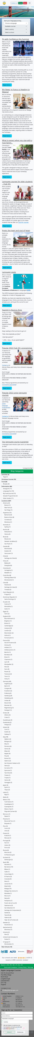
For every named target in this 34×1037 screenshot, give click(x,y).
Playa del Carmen (9, 811)
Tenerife (6, 915)
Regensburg (8, 708)
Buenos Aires (8, 517)
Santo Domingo (9, 599)
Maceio (6, 539)
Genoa (6, 749)
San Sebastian (8, 908)
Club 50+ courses (23, 222)
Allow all (9, 1032)
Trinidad (6, 589)
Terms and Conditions (10, 967)
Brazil (4, 537)
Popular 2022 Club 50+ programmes (17, 348)
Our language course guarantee (15, 442)
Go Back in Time (27, 468)
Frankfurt (7, 691)
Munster (7, 705)
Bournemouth (8, 618)
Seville (6, 913)
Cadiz (6, 872)
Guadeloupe (6, 720)
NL (19, 965)
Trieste (6, 775)
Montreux (7, 929)
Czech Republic (7, 592)
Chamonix (7, 659)
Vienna (6, 534)
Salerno (6, 761)
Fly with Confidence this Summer (15, 39)
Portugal (5, 840)
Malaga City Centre (10, 891)
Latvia (4, 792)
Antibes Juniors (8, 650)
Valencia (6, 917)
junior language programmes (6, 405)
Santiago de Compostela (11, 910)
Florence (7, 746)
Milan (6, 751)
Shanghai (7, 565)
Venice (6, 780)
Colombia (6, 568)
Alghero (6, 739)
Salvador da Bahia (9, 541)
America (5, 503)
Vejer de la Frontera (10, 920)
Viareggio (7, 782)
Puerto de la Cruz (9, 903)
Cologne (6, 688)
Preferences (20, 1032)
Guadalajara (8, 804)
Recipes (5, 484)
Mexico (5, 799)
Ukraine (5, 932)
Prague (6, 594)
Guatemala (6, 722)
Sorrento (7, 768)
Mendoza (7, 522)
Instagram (6, 488)
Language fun (7, 491)
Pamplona (7, 900)
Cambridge (7, 626)
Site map (30, 967)
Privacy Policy (23, 967)
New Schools (6, 947)
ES (22, 965)
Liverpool (7, 628)
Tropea (6, 778)
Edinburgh (7, 859)
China (4, 561)
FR (10, 965)
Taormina (7, 773)
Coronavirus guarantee (9, 385)
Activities (4, 474)
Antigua (6, 724)
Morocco (5, 814)
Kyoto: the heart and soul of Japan (16, 230)
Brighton (7, 621)
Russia (5, 850)
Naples (6, 753)
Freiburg (7, 693)
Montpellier (7, 664)
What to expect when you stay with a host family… (17, 141)
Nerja (6, 898)
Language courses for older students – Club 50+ (17, 182)
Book (25, 3)
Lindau (6, 700)
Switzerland (6, 927)
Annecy (6, 645)
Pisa (5, 756)
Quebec (6, 551)
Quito (6, 609)
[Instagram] (32, 1032)
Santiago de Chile (9, 558)
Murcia (6, 896)
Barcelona (7, 867)
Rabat (6, 816)
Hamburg (7, 696)
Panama (5, 819)
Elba (5, 744)
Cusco (6, 828)
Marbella (7, 893)
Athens (6, 715)
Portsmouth (8, 638)
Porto (6, 847)
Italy (4, 737)
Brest (6, 657)
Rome (6, 758)
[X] (29, 1032)
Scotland (5, 857)
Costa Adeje (7, 874)
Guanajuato (7, 806)
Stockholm (7, 925)
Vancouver (7, 553)
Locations (5, 501)
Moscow (6, 852)
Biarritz (6, 652)
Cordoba (7, 520)
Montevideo (8, 944)
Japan (4, 785)
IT (16, 965)
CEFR (28, 290)
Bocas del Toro (8, 821)
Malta (4, 797)
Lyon (5, 662)
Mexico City (7, 809)
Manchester (8, 633)
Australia (5, 525)
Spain (4, 862)
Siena (6, 765)
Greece (5, 713)
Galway (6, 734)
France (5, 640)
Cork (5, 729)
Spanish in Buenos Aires (12, 310)
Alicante (6, 864)
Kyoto (6, 787)
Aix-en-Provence (9, 642)
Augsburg (7, 683)
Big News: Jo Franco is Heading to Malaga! (16, 90)
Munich (6, 703)
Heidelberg (7, 698)
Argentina (6, 513)
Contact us (14, 3)
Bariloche (7, 515)
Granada (7, 879)
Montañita (7, 606)
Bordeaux (7, 655)
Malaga (6, 888)
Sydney (6, 527)
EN (8, 965)
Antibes (6, 647)
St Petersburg (8, 855)
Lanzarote (7, 884)
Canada (5, 546)
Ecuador (5, 602)
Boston (6, 505)
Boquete (6, 823)
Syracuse (7, 770)
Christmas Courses (7, 479)
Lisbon (6, 845)
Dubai (6, 939)
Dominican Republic (9, 597)
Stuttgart (7, 710)
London (6, 630)
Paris (5, 669)
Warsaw (6, 838)
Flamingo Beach (9, 577)
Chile (4, 556)
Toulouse (7, 674)
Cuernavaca (7, 802)
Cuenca (6, 604)
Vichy (6, 679)
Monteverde (8, 580)
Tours (6, 676)
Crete (6, 717)
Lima (5, 831)
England (5, 616)
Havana (6, 585)
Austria (5, 529)
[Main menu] (29, 3)
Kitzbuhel (7, 532)
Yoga (4, 477)
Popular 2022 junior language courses (14, 394)
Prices (20, 3)
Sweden (5, 922)
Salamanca (7, 905)
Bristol (6, 623)
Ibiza (5, 881)
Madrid (6, 886)
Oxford (6, 635)
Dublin (6, 732)
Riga (5, 794)
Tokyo (6, 790)
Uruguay (5, 942)
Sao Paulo (7, 544)
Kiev (5, 934)
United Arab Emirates (9, 937)
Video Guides (7, 498)
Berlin (6, 686)
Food (3, 482)
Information (5, 486)
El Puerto (7, 876)
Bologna (6, 741)
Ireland (5, 727)
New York (7, 507)
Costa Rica (6, 575)
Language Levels (9, 272)
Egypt (4, 611)
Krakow (6, 835)
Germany (6, 681)
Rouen (6, 671)
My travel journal (8, 493)
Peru (4, 826)
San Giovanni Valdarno (11, 763)
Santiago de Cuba (9, 587)
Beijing (6, 563)
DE (13, 965)
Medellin (7, 573)
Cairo (6, 614)
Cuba (4, 582)
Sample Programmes (9, 496)
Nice (5, 667)
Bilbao (6, 869)
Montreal (7, 548)
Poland (5, 833)
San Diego (7, 510)
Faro (5, 843)
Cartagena (7, 570)
